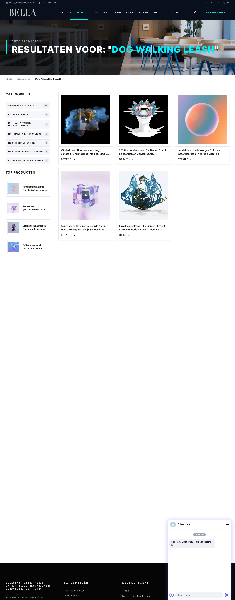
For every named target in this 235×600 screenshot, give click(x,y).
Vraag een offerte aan (131, 12)
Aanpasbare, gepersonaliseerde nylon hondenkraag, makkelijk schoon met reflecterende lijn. (83, 229)
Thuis (61, 12)
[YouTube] (228, 2)
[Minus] (227, 524)
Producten (78, 12)
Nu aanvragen (215, 12)
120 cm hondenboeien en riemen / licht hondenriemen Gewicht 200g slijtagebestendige (142, 154)
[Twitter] (224, 2)
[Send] (227, 594)
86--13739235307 (50, 2)
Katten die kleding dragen (27, 160)
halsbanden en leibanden (27, 134)
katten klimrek (27, 114)
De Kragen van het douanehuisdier (27, 124)
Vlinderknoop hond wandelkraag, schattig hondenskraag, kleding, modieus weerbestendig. (85, 154)
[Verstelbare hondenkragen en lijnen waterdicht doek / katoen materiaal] (202, 119)
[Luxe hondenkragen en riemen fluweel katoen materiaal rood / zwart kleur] (144, 195)
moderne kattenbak (27, 105)
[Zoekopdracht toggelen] (195, 12)
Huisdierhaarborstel (27, 143)
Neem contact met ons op (136, 596)
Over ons (100, 12)
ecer (174, 12)
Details (66, 159)
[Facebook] (219, 2)
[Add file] (171, 594)
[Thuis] (23, 12)
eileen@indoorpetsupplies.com (22, 2)
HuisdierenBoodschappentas (27, 152)
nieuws (158, 12)
